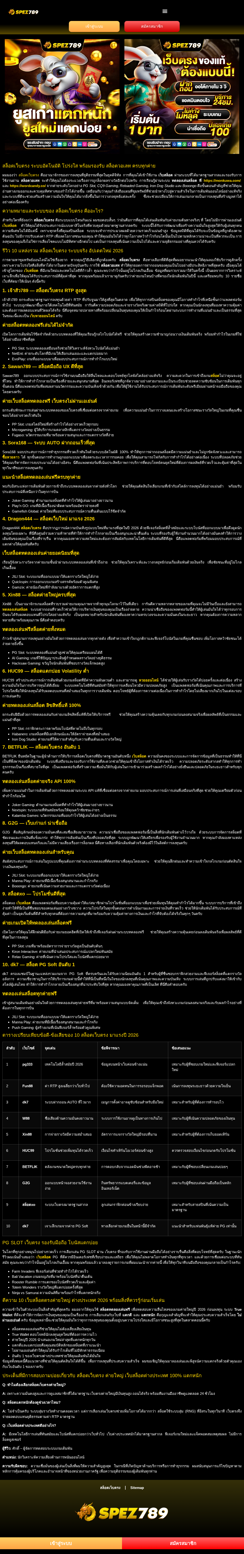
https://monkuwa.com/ (222, 180)
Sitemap (137, 1488)
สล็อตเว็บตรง (29, 175)
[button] (165, 11)
